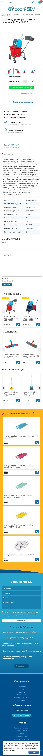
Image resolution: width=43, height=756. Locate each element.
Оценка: (5, 278)
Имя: (4, 242)
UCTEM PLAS (14, 145)
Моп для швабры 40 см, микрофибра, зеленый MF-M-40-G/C (18, 496)
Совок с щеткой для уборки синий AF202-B (30, 394)
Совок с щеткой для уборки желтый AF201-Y (10, 394)
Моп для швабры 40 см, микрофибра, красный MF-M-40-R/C (18, 467)
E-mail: (4, 249)
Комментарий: (7, 255)
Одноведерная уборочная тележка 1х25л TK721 (10, 318)
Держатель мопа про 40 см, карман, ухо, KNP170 (11, 356)
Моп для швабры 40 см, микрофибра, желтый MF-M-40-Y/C (18, 526)
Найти (33, 2)
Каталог (9, 14)
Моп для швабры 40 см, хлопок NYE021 (19, 555)
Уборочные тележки (18, 14)
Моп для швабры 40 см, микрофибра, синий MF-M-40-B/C (21, 437)
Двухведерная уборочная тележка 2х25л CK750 (30, 318)
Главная (4, 14)
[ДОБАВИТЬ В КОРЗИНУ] (18, 324)
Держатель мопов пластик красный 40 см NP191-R (31, 356)
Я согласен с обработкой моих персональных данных (21, 612)
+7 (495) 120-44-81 (21, 710)
